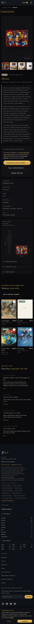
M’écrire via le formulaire (8, 461)
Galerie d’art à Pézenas (20, 498)
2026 (5, 544)
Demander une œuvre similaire (17, 163)
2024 (27, 544)
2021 (27, 547)
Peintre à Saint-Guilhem (19, 495)
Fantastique (16, 536)
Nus (16, 529)
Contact (3, 582)
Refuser (9, 621)
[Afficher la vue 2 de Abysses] (13, 66)
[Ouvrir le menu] (31, 2)
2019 (16, 549)
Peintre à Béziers (17, 485)
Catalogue (4, 7)
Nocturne (16, 532)
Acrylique (5, 183)
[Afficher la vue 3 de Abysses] (22, 66)
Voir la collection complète (12, 294)
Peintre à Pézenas (6, 485)
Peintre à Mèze (5, 493)
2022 (16, 547)
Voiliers (16, 525)
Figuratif (16, 518)
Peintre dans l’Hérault (7, 498)
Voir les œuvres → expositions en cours (11, 464)
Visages (16, 527)
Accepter (25, 621)
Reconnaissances (6, 572)
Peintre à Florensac (6, 495)
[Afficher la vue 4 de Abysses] (30, 66)
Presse (3, 568)
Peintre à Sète (18, 490)
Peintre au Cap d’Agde (7, 490)
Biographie (4, 557)
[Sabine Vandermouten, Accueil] (4, 2)
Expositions (4, 564)
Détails (12, 617)
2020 (5, 549)
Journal (3, 561)
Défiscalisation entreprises (8, 575)
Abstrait (10, 7)
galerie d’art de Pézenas (7, 477)
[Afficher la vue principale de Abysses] (5, 66)
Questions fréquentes (7, 579)
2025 (16, 544)
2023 (5, 547)
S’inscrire (28, 596)
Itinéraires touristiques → (8, 500)
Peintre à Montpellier (7, 488)
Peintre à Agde (18, 488)
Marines (16, 534)
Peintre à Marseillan (16, 493)
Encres (16, 522)
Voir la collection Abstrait (17, 168)
